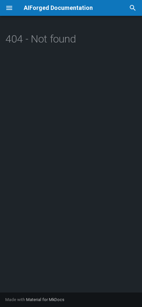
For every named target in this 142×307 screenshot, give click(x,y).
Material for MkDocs (45, 299)
